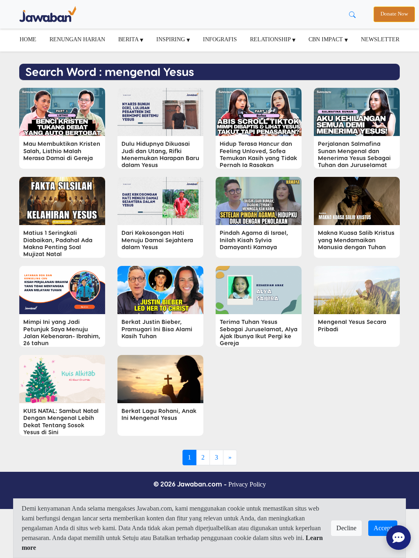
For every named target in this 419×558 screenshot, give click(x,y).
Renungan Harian (77, 39)
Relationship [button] (271, 39)
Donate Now (394, 14)
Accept (383, 528)
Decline (346, 528)
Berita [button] (129, 39)
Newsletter (380, 39)
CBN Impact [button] (327, 39)
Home (28, 39)
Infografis (220, 39)
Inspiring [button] (171, 39)
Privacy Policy (247, 484)
